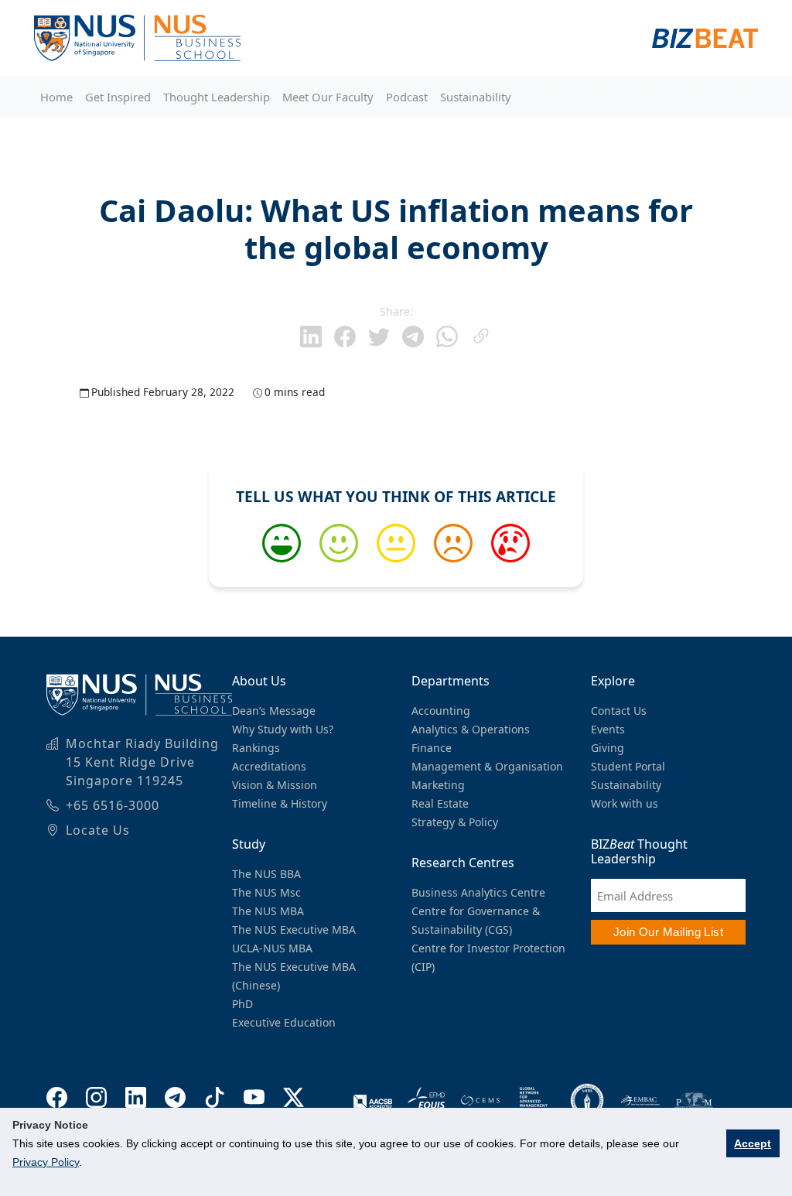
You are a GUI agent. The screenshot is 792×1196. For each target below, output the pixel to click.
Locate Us (98, 830)
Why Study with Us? (282, 729)
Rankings (256, 747)
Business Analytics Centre (478, 892)
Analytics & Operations (470, 729)
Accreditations (269, 766)
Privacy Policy (45, 1162)
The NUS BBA (266, 873)
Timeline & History (279, 803)
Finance (431, 747)
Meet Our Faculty (328, 96)
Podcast (407, 96)
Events (608, 729)
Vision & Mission (274, 784)
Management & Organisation (487, 766)
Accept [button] (752, 1143)
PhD (242, 1003)
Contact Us (619, 710)
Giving (607, 747)
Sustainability (475, 96)
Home (56, 96)
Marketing (438, 784)
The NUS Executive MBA (294, 929)
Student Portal (628, 766)
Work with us (624, 803)
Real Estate (440, 803)
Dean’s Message (274, 710)
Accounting (440, 710)
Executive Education (284, 1022)
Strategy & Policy (454, 822)
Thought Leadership (216, 96)
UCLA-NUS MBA (272, 948)
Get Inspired (118, 96)
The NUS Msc (266, 892)
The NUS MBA (268, 911)
